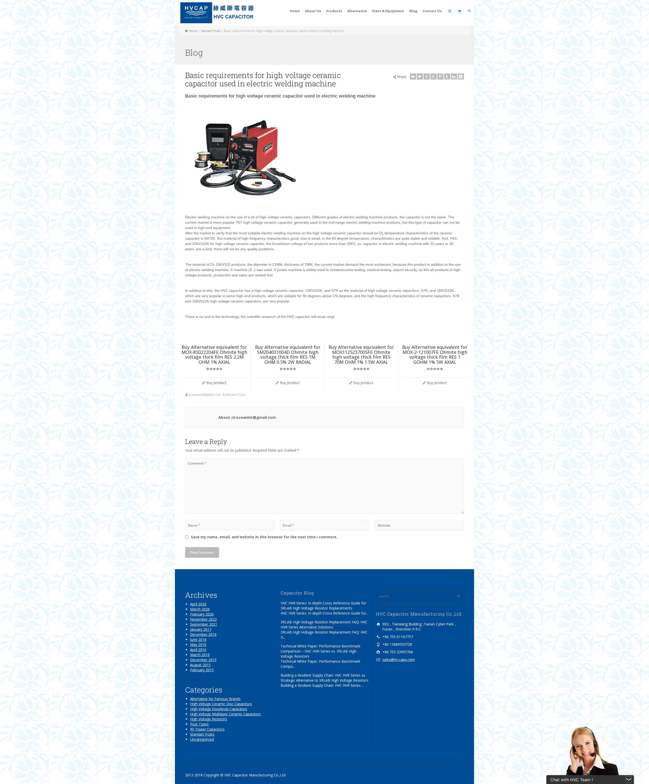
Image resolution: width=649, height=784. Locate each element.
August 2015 (200, 664)
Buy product (216, 382)
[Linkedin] (454, 76)
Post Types (199, 724)
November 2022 (203, 619)
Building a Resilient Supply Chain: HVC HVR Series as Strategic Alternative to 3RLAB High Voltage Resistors (324, 678)
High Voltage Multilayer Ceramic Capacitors (225, 714)
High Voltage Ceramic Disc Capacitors (221, 703)
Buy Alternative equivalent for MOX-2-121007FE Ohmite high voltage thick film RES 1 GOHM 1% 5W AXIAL (434, 354)
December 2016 (203, 634)
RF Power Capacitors (207, 729)
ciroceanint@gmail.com (204, 394)
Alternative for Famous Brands (215, 698)
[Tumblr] (447, 76)
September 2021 (203, 624)
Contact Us (432, 11)
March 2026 (200, 609)
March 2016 (200, 654)
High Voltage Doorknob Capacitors (218, 708)
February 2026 (202, 614)
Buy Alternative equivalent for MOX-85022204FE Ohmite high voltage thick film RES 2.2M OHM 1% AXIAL (214, 354)
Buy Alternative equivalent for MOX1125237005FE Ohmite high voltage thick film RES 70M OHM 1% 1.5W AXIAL (361, 354)
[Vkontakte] (461, 76)
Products (334, 11)
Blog (413, 11)
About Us (313, 11)
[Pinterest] (440, 76)
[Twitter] (420, 76)
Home (295, 11)
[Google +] (433, 76)
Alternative (357, 11)
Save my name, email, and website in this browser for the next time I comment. (264, 536)
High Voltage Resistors (208, 719)
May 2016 (198, 644)
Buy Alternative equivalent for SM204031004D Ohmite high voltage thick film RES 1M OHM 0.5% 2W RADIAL (287, 354)
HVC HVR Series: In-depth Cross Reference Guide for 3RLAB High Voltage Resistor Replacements (323, 605)
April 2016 (198, 649)
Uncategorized (202, 739)
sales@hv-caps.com (398, 659)
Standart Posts (235, 394)
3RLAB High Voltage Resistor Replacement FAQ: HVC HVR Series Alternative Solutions (324, 624)
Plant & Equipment (388, 11)
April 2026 (198, 604)
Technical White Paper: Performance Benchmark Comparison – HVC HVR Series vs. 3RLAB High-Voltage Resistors (320, 651)
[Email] (413, 76)
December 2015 (203, 659)
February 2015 (202, 669)
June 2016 (198, 639)
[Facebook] (427, 76)
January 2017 (200, 629)
